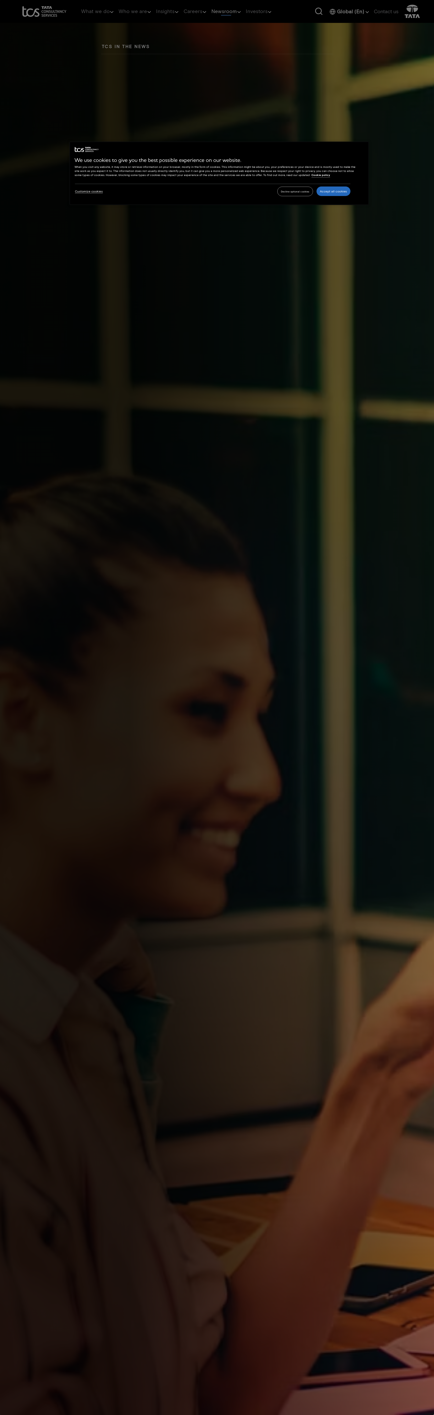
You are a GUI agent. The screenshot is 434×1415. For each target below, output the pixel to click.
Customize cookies (89, 191)
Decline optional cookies (295, 191)
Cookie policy (320, 174)
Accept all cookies (333, 191)
